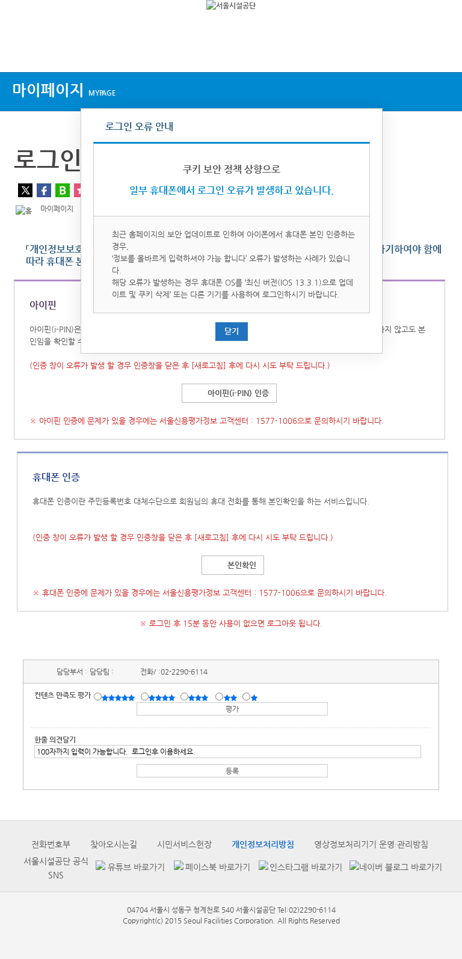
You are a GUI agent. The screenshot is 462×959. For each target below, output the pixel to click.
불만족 (231, 697)
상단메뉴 (19, 49)
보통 (200, 697)
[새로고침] (208, 365)
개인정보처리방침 (263, 844)
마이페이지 (64, 90)
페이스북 (44, 190)
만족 (163, 697)
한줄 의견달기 (55, 739)
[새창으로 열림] (129, 867)
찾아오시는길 (113, 844)
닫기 (231, 330)
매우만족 (120, 697)
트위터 (25, 190)
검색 (441, 49)
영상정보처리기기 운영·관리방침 (371, 844)
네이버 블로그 (62, 190)
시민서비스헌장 (184, 844)
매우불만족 (254, 697)
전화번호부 (50, 844)
